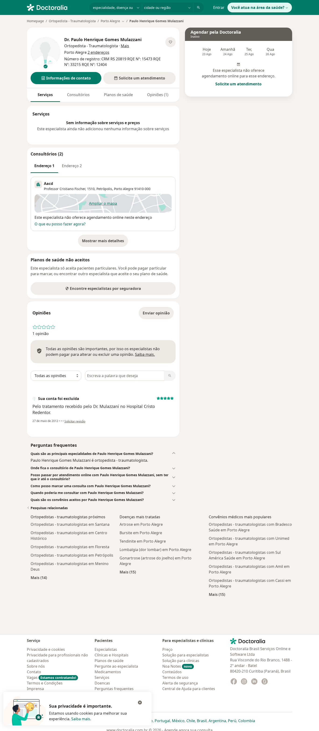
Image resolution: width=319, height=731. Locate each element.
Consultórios (78, 94)
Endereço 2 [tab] (72, 165)
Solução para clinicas (180, 660)
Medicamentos (108, 671)
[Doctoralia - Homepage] (56, 7)
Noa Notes (177, 666)
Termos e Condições (45, 683)
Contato (34, 671)
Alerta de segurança (180, 683)
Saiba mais (80, 718)
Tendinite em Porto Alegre (143, 541)
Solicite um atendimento (238, 83)
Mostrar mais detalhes (105, 242)
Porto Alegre (123, 189)
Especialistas (106, 649)
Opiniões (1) (157, 94)
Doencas (102, 683)
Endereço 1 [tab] (44, 165)
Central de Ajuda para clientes (188, 688)
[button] (66, 78)
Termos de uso (175, 677)
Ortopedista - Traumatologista (72, 21)
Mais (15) (128, 572)
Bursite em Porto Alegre (141, 532)
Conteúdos (172, 671)
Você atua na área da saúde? (257, 7)
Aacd (48, 183)
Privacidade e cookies (46, 649)
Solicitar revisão (74, 421)
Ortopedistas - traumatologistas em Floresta (70, 546)
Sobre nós (36, 666)
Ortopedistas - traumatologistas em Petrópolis (72, 555)
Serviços (45, 94)
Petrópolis (104, 189)
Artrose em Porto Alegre (141, 524)
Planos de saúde (118, 94)
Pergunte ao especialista (116, 666)
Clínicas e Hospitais (111, 655)
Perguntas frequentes (114, 688)
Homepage (35, 21)
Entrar (218, 7)
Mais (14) (39, 577)
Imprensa (35, 688)
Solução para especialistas (185, 655)
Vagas (51, 677)
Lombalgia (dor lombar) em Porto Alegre (155, 549)
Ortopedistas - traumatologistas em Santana (70, 524)
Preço (167, 649)
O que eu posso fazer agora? (60, 224)
